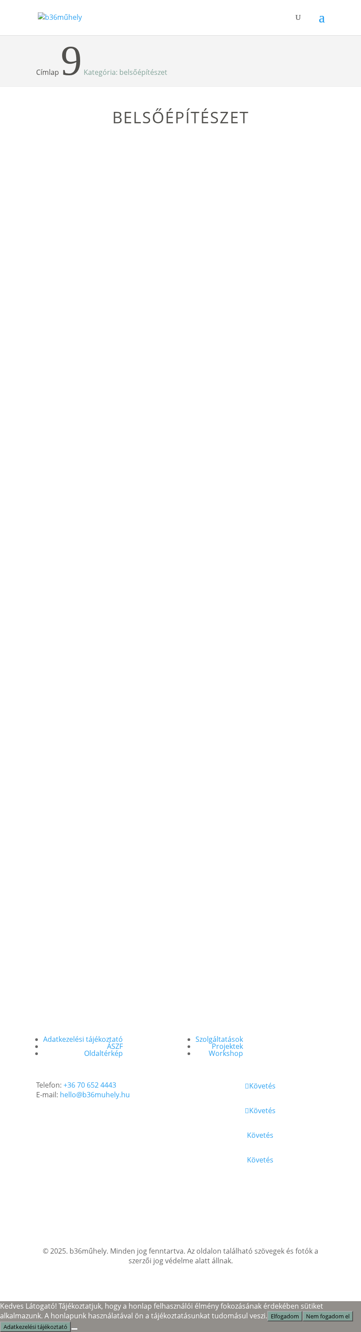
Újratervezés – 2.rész (89, 658)
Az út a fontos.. (227, 161)
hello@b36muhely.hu (95, 1095)
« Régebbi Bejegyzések (79, 968)
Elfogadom (285, 1316)
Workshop (226, 1053)
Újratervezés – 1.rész (240, 658)
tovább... (61, 283)
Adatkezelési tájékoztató (83, 1039)
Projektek (227, 1046)
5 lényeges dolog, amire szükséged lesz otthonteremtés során (94, 485)
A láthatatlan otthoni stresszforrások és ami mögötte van (92, 169)
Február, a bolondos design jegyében (102, 816)
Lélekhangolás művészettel (103, 323)
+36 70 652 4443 (89, 1085)
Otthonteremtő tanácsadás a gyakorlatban (254, 327)
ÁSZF (115, 1046)
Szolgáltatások (219, 1039)
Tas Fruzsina (85, 192)
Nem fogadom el (328, 1316)
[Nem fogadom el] (74, 1329)
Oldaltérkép (103, 1053)
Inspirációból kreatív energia (239, 480)
